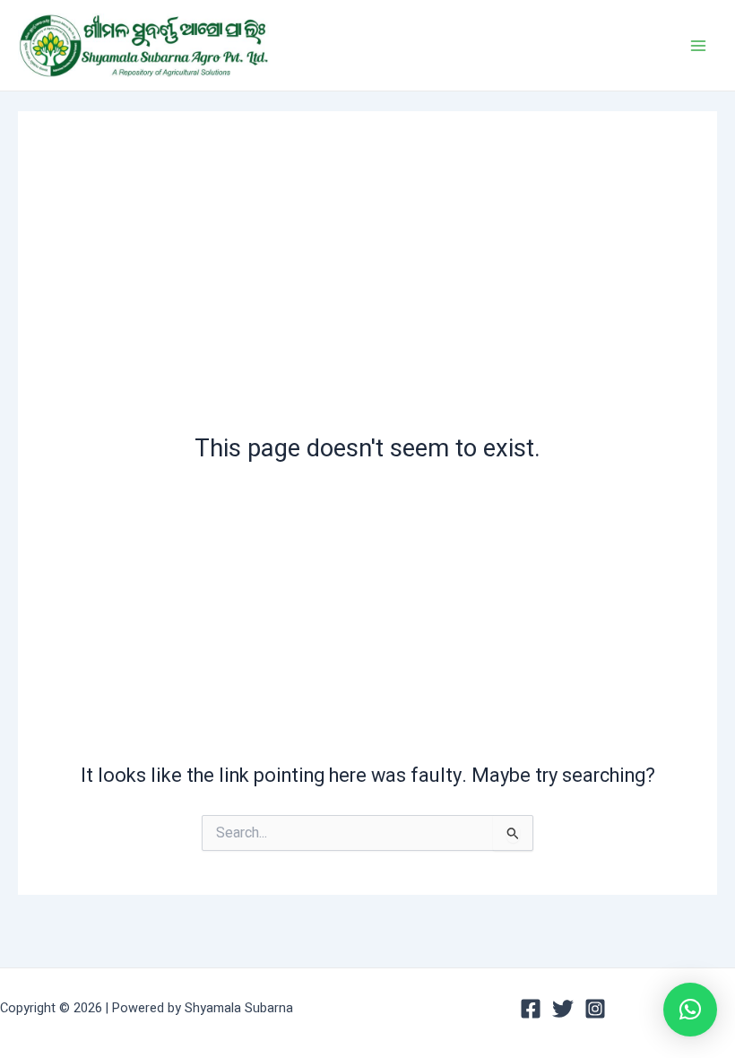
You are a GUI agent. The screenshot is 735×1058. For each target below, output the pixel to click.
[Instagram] (595, 1008)
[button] (690, 1009)
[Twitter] (563, 1008)
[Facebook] (530, 1008)
